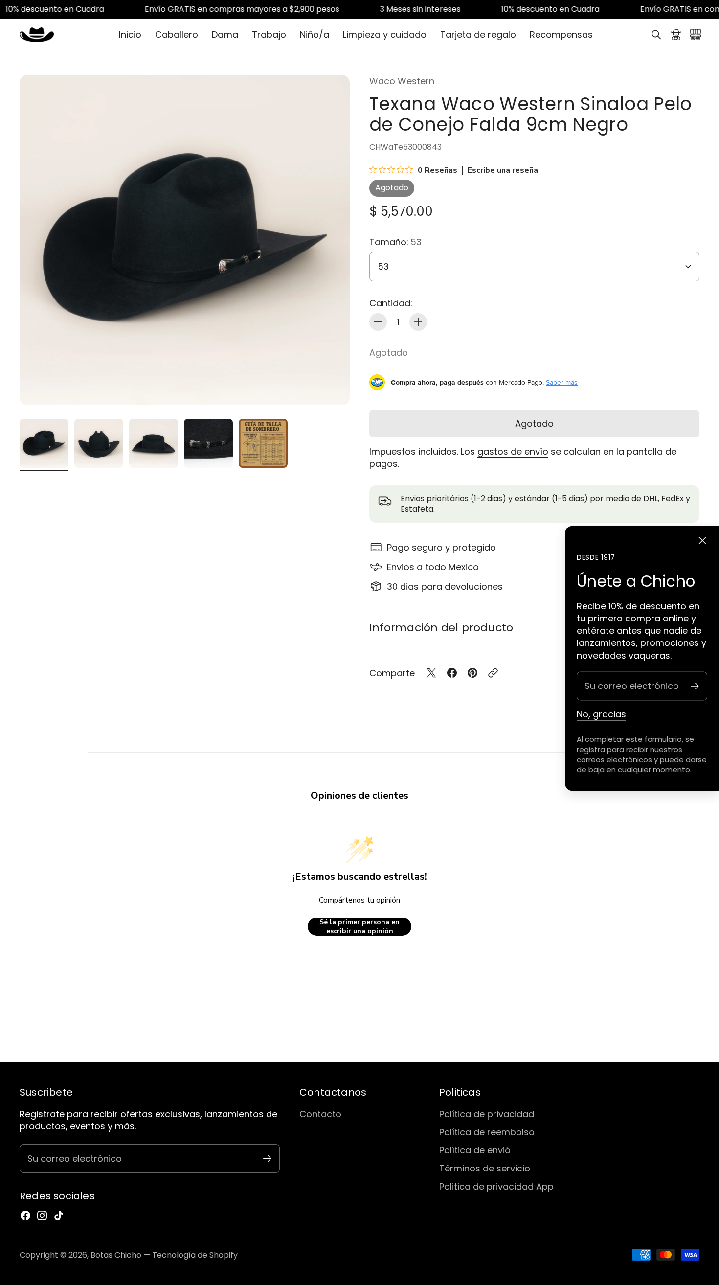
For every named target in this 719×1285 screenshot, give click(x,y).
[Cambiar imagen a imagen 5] (263, 443)
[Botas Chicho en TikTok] (59, 1215)
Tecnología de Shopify (195, 1255)
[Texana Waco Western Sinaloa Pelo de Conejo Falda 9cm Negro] (185, 240)
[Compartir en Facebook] (452, 673)
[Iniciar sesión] (676, 35)
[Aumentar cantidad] (418, 322)
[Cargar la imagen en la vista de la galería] (331, 386)
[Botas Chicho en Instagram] (42, 1215)
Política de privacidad (486, 1114)
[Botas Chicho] (37, 34)
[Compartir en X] (431, 673)
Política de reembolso (487, 1132)
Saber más (562, 382)
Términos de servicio (484, 1168)
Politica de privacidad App (496, 1186)
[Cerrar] (702, 541)
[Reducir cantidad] (378, 322)
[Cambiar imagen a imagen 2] (98, 443)
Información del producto (441, 627)
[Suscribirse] (695, 686)
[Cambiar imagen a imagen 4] (208, 443)
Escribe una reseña (503, 170)
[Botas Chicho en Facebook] (25, 1215)
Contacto (320, 1114)
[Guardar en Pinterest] (472, 673)
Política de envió (475, 1150)
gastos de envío (512, 451)
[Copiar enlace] (493, 673)
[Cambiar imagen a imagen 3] (153, 443)
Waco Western (401, 81)
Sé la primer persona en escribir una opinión (359, 927)
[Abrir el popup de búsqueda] (656, 35)
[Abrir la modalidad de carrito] (695, 35)
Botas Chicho (115, 1255)
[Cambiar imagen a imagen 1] (44, 443)
